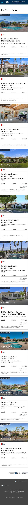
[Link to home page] (8, 2)
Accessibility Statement (12, 491)
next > (25, 473)
